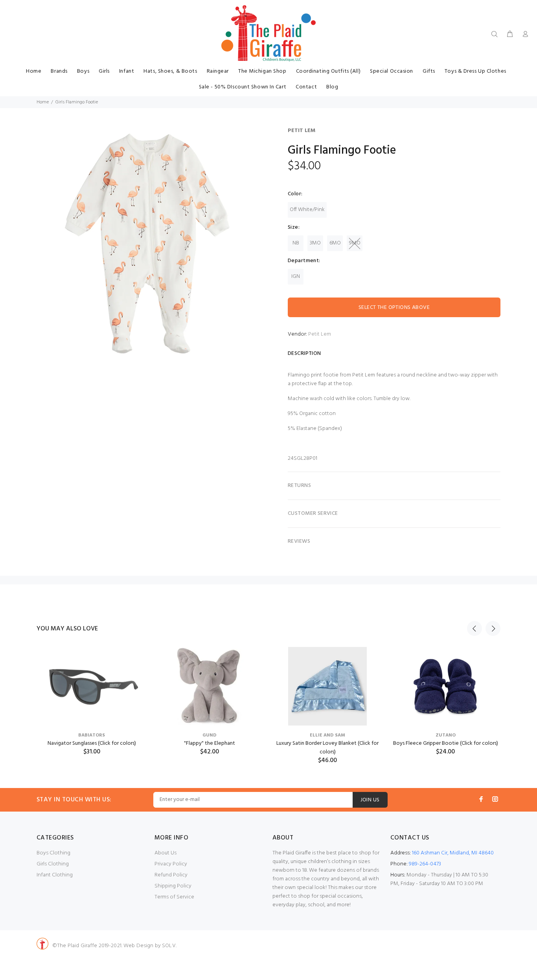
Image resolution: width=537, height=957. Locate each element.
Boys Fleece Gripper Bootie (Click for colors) (445, 743)
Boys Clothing (53, 853)
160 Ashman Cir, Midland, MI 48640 (453, 853)
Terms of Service (174, 897)
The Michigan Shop (262, 71)
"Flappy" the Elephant (209, 743)
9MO (354, 243)
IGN (295, 276)
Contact (306, 87)
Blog (332, 87)
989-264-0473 (425, 864)
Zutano (446, 735)
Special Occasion (391, 71)
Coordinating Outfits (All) (328, 71)
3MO (315, 243)
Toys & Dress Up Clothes (475, 71)
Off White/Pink (307, 209)
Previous (474, 628)
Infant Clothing (55, 875)
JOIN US (370, 800)
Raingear (218, 71)
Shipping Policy (172, 886)
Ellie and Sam (327, 735)
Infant (126, 71)
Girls (104, 71)
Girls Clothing (53, 864)
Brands (59, 71)
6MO (335, 243)
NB (295, 243)
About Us (165, 853)
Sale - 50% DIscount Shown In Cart (242, 87)
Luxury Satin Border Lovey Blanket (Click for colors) (327, 748)
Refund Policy (171, 875)
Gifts (429, 71)
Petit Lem (301, 130)
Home (33, 71)
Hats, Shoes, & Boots (170, 71)
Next (493, 628)
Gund (209, 735)
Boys (83, 71)
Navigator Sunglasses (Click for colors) (92, 743)
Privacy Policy (170, 864)
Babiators (91, 735)
